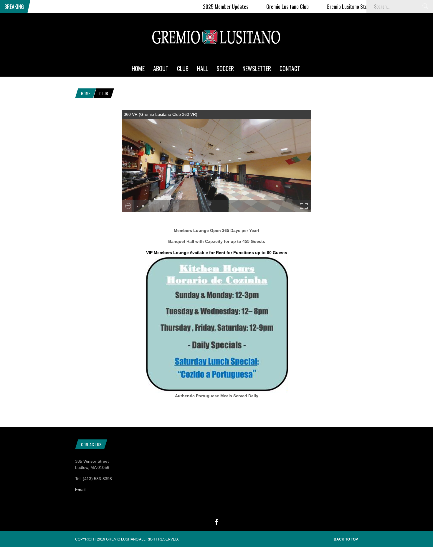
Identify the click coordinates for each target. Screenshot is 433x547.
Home (138, 68)
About (160, 68)
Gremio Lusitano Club (283, 6)
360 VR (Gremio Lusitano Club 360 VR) (160, 114)
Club (183, 68)
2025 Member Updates (221, 6)
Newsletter (256, 68)
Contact (290, 68)
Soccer (225, 68)
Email (80, 489)
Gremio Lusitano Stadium (347, 6)
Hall (202, 68)
